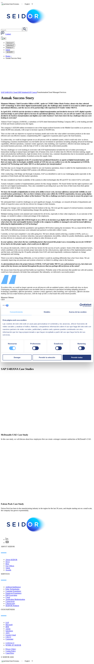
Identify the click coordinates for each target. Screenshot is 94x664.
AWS (8, 633)
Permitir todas (77, 357)
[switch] (35, 348)
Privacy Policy (11, 649)
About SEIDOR (11, 560)
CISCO (8, 637)
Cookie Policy (11, 651)
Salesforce (9, 631)
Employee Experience (13, 593)
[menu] (2, 36)
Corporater (9, 639)
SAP (7, 623)
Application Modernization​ (15, 599)
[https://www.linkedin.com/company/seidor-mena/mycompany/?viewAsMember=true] (7, 540)
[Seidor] (26, 16)
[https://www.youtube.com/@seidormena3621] (7, 543)
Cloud (8, 597)
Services (9, 43)
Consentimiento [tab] (16, 312)
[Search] (24, 29)
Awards (8, 570)
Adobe (8, 629)
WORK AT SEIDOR (13, 645)
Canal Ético (10, 653)
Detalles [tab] (47, 312)
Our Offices (10, 566)
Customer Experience (13, 591)
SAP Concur (32, 92)
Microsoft (9, 625)
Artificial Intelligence (13, 587)
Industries (9, 45)
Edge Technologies (12, 589)
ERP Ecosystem (11, 595)
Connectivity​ (10, 601)
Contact (8, 34)
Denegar (17, 357)
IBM (7, 627)
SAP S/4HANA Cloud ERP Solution (14, 92)
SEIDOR (9, 52)
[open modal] (2, 2)
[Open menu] (3, 38)
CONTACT (10, 643)
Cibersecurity (10, 603)
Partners (9, 47)
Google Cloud (11, 635)
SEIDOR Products (12, 606)
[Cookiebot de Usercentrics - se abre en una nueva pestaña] (81, 305)
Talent (8, 50)
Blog (7, 564)
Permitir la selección (47, 357)
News (8, 562)
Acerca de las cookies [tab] (78, 312)
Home (8, 56)
